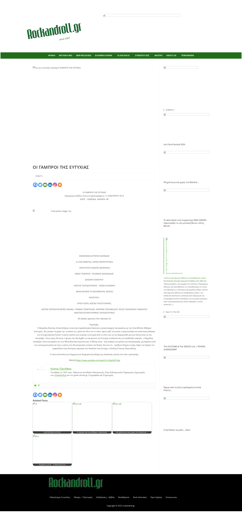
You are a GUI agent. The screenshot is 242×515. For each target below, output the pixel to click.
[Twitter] (125, 5)
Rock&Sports (123, 497)
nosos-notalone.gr (174, 273)
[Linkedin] (50, 185)
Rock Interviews (140, 497)
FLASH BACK (123, 55)
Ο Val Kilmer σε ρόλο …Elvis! (177, 430)
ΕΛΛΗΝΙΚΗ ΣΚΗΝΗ (103, 55)
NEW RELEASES (83, 55)
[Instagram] (55, 185)
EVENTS (39, 176)
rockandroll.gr (60, 375)
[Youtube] (35, 385)
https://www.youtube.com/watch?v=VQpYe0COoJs (98, 360)
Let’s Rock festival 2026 (174, 144)
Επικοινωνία (171, 497)
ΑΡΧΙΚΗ (51, 55)
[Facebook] (117, 5)
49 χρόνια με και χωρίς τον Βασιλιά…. (181, 182)
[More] (60, 185)
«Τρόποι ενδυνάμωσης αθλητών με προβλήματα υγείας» (185, 278)
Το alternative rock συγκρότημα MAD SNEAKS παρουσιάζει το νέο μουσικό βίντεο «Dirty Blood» (185, 223)
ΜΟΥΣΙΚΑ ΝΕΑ (65, 55)
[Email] (45, 185)
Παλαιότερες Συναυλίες (60, 497)
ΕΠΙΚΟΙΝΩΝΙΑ (188, 55)
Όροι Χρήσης (156, 497)
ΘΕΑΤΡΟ (158, 55)
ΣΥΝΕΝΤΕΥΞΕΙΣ (142, 55)
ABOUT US (171, 55)
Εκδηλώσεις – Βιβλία (105, 497)
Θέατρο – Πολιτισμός (83, 497)
